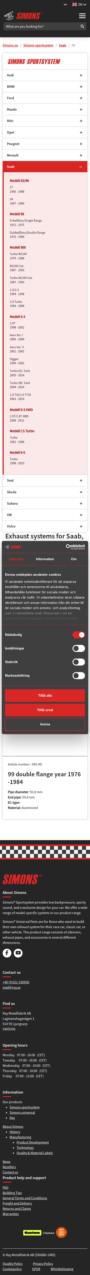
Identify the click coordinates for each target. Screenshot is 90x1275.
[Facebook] (7, 956)
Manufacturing (20, 1137)
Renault (13, 155)
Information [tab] (45, 559)
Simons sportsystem (38, 45)
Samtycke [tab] (16, 559)
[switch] (79, 648)
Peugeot (13, 144)
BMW (11, 86)
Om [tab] (73, 559)
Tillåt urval (45, 710)
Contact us (10, 1172)
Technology (25, 1147)
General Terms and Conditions (25, 1198)
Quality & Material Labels (35, 1153)
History (15, 1132)
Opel (10, 132)
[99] (45, 61)
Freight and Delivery (17, 1203)
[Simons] (23, 15)
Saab (62, 45)
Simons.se (10, 45)
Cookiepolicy (12, 1269)
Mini (10, 121)
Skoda (11, 492)
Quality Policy (12, 1263)
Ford (10, 98)
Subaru (12, 503)
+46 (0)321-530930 (16, 982)
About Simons (13, 1126)
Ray (12, 1117)
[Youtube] (18, 956)
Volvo (11, 526)
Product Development (33, 1142)
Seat (10, 480)
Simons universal (22, 1112)
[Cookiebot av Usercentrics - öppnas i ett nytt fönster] (66, 547)
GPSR (36, 1269)
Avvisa (45, 724)
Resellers (9, 1167)
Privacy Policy (43, 1263)
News (6, 1161)
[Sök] (82, 26)
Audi (10, 75)
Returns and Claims (17, 1208)
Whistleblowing (62, 1269)
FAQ (6, 1187)
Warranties (11, 1214)
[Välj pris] (65, 4)
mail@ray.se (12, 987)
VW (9, 515)
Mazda (12, 109)
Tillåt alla (45, 695)
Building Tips (12, 1193)
